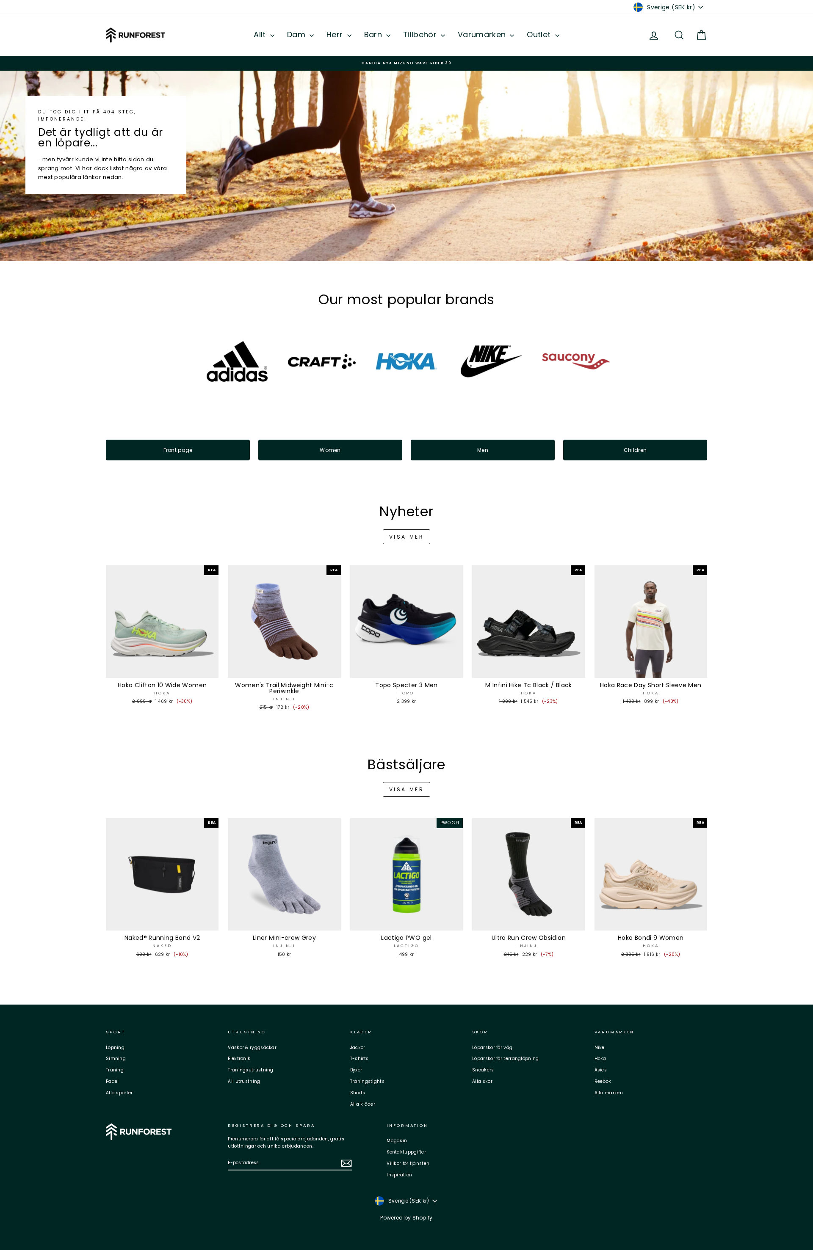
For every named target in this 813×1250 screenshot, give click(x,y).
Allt (261, 34)
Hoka (600, 1058)
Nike (600, 1047)
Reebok (603, 1081)
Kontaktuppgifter (406, 1152)
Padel (112, 1081)
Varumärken (483, 34)
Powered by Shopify (406, 1217)
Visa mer (406, 536)
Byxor (356, 1070)
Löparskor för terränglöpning (505, 1058)
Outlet (540, 34)
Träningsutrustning (250, 1070)
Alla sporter (119, 1093)
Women (330, 450)
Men (482, 450)
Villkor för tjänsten (408, 1163)
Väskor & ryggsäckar (252, 1047)
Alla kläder (362, 1104)
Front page (178, 450)
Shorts (357, 1093)
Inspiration (399, 1175)
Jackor (357, 1047)
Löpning (115, 1047)
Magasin (397, 1140)
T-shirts (359, 1058)
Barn (374, 34)
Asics (601, 1070)
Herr (335, 34)
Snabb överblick (162, 669)
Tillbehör (421, 34)
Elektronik (239, 1058)
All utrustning (244, 1081)
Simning (116, 1058)
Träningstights (367, 1081)
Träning (115, 1070)
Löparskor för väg (492, 1047)
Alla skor (482, 1081)
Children (635, 450)
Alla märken (609, 1093)
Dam (297, 34)
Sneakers (483, 1070)
